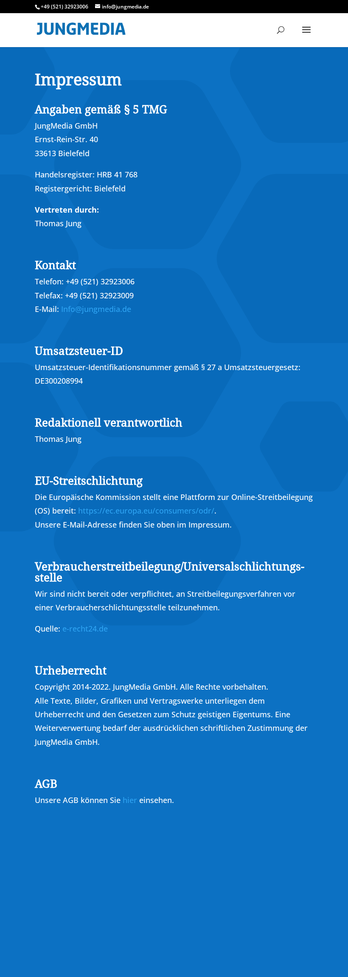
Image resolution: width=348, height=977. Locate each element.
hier (130, 800)
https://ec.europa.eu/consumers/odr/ (146, 510)
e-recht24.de (85, 628)
